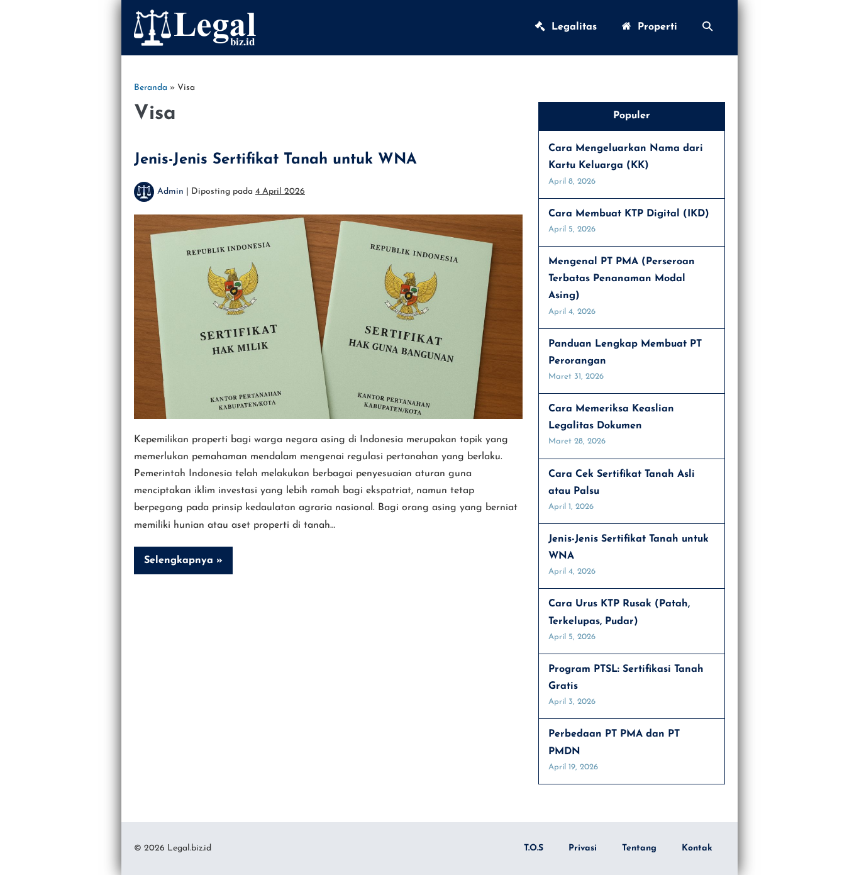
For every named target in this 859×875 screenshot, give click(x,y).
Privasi (582, 848)
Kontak (697, 848)
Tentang (639, 848)
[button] (707, 27)
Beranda (150, 87)
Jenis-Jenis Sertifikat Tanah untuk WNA (275, 159)
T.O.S (533, 848)
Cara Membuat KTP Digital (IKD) (628, 214)
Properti (654, 27)
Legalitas (571, 27)
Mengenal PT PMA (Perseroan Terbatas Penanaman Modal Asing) (621, 279)
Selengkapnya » (186, 564)
